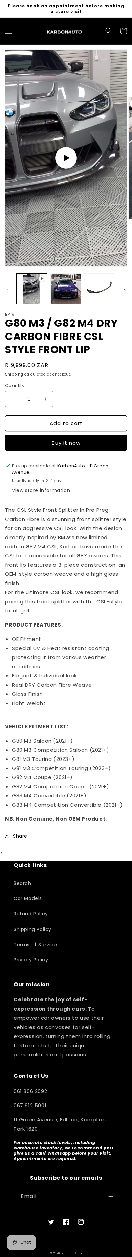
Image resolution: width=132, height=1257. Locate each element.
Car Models (28, 898)
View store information (41, 490)
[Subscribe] (110, 1196)
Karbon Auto (72, 1253)
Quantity (14, 385)
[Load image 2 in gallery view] (100, 288)
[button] (8, 30)
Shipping (14, 374)
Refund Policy (31, 913)
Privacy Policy (31, 959)
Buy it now (66, 442)
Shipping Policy (32, 929)
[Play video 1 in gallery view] (32, 288)
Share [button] (20, 836)
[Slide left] (7, 290)
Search (22, 883)
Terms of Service (35, 944)
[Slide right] (124, 290)
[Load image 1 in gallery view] (65, 288)
